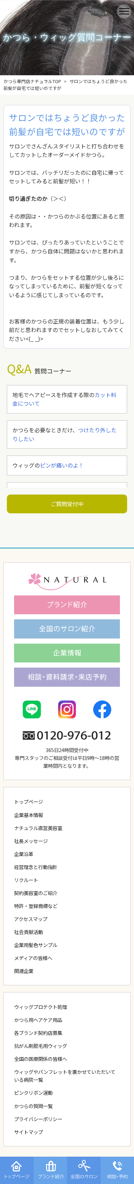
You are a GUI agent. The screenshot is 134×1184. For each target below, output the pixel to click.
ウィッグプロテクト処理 (40, 1006)
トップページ (28, 801)
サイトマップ (28, 1131)
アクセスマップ (30, 918)
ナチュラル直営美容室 (38, 827)
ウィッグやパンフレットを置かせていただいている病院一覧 (64, 1075)
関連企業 (23, 970)
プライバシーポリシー (38, 1118)
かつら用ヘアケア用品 (38, 1019)
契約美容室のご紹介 (35, 892)
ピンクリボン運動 (33, 1092)
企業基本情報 (28, 814)
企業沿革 (23, 853)
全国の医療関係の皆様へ (40, 1058)
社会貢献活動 (28, 931)
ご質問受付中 (67, 504)
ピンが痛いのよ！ (62, 465)
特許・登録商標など (35, 905)
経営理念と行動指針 (35, 866)
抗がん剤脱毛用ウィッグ (40, 1045)
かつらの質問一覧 (33, 1105)
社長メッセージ (31, 840)
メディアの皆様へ (33, 957)
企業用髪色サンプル (35, 944)
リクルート (26, 879)
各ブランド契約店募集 (38, 1032)
